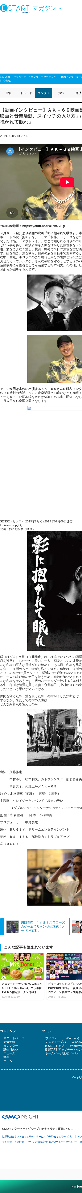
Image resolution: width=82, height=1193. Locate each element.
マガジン (49, 76)
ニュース (9, 1053)
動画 (6, 1057)
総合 (9, 93)
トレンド (26, 93)
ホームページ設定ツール (61, 1053)
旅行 (61, 93)
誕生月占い (10, 1049)
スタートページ (13, 1038)
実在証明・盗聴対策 (13, 1141)
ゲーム (7, 1061)
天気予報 (9, 1042)
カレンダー (10, 1045)
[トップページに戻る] (16, 8)
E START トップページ (13, 76)
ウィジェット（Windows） (63, 1038)
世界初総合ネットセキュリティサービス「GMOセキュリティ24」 (37, 1136)
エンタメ (36, 76)
